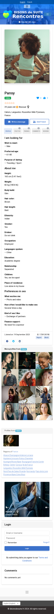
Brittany (6, 465)
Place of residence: (14, 283)
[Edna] (10, 394)
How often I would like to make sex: (21, 305)
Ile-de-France (28, 465)
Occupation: (10, 241)
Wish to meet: (11, 143)
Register (24, 22)
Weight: (8, 182)
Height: (8, 173)
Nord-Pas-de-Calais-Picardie (14, 471)
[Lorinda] (44, 411)
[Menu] (27, 6)
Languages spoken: (14, 249)
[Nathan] (27, 394)
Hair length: (10, 207)
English (22, 2)
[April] (44, 394)
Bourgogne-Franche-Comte (33, 462)
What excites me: (13, 296)
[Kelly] (27, 360)
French (29, 2)
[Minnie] (10, 411)
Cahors (18, 431)
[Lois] (27, 411)
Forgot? (46, 542)
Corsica (19, 465)
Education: (9, 257)
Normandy (30, 471)
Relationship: (11, 266)
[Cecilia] (44, 377)
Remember (12, 543)
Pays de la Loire (42, 471)
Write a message (18, 122)
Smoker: (9, 224)
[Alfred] (10, 377)
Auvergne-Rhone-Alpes (12, 462)
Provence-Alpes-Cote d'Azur (14, 474)
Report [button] (39, 337)
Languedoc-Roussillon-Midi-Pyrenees (18, 468)
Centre (12, 465)
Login (33, 22)
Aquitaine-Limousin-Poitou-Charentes (18, 458)
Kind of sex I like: (12, 313)
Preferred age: (11, 151)
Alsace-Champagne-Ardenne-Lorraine (18, 455)
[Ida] (11, 440)
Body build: (10, 190)
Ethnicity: (9, 215)
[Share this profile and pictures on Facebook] (7, 341)
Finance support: (12, 321)
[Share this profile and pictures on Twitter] (13, 341)
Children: (9, 274)
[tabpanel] (27, 185)
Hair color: (9, 198)
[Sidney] (44, 360)
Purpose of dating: (13, 160)
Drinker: (8, 232)
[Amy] (27, 377)
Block (46, 337)
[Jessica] (10, 360)
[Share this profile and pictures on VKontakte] (19, 341)
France (24, 349)
